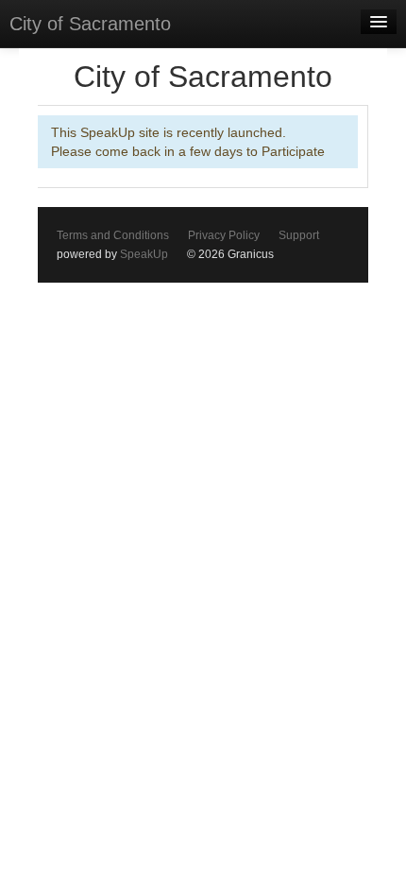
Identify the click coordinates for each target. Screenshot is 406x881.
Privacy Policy (224, 235)
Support (299, 235)
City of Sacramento (90, 23)
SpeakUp (144, 254)
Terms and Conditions (113, 235)
